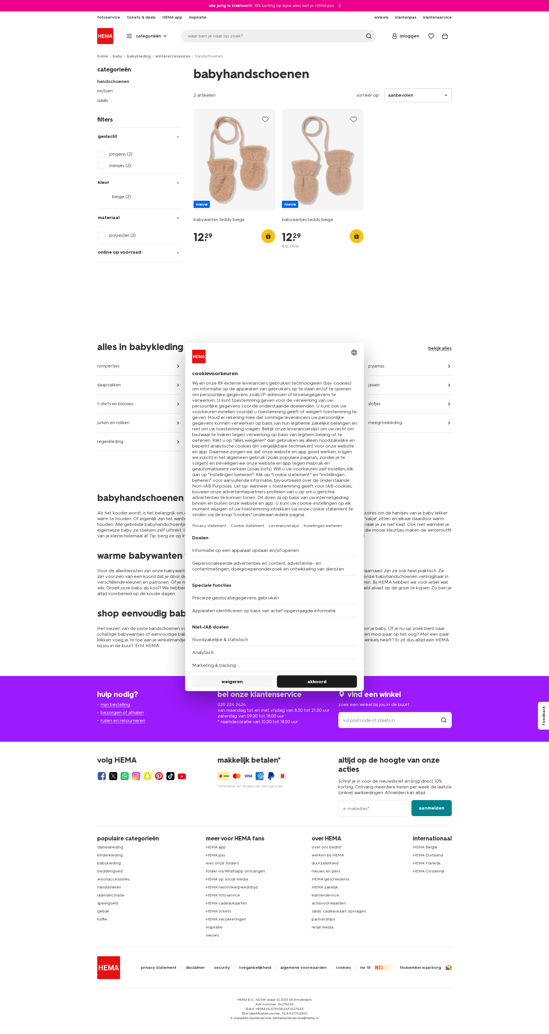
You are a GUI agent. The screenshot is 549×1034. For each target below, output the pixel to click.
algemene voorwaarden (303, 967)
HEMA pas (215, 855)
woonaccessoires (113, 879)
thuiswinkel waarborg (420, 967)
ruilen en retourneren (123, 720)
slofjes (374, 403)
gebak (103, 911)
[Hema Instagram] (136, 776)
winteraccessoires (172, 56)
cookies (343, 967)
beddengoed (110, 871)
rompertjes (108, 366)
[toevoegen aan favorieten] (265, 119)
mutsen (105, 91)
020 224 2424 (232, 704)
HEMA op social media (227, 879)
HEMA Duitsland (428, 855)
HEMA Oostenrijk (429, 871)
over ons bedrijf (326, 847)
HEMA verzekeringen (226, 919)
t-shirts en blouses (115, 403)
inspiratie (214, 927)
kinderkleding (110, 855)
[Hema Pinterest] (159, 776)
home (102, 56)
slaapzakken (109, 384)
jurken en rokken (113, 422)
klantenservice (325, 895)
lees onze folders (222, 863)
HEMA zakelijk (325, 887)
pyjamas (376, 366)
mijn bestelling (115, 704)
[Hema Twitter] (113, 776)
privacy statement (158, 967)
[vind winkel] (443, 720)
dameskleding (110, 847)
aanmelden (431, 808)
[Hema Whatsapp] (125, 776)
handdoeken (109, 887)
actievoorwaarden (329, 903)
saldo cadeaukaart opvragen (339, 911)
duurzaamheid (325, 863)
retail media (322, 927)
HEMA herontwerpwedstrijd (232, 887)
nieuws (212, 935)
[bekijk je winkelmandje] (445, 36)
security (222, 967)
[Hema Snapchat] (148, 776)
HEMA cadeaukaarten (226, 903)
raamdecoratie (110, 895)
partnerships (323, 919)
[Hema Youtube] (182, 776)
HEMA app (216, 847)
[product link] (234, 160)
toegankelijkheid (255, 967)
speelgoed (107, 903)
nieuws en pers (326, 871)
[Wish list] (431, 36)
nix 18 (365, 967)
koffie (102, 919)
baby (117, 56)
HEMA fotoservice (223, 895)
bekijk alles (440, 348)
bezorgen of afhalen (122, 712)
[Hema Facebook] (102, 776)
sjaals (102, 100)
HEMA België (425, 847)
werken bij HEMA (328, 855)
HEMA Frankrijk (427, 863)
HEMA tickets (218, 911)
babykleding (139, 56)
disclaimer (195, 967)
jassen (374, 384)
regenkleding (110, 441)
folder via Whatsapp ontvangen (235, 871)
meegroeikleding (385, 422)
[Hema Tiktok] (170, 776)
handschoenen (113, 81)
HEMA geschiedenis (330, 879)
